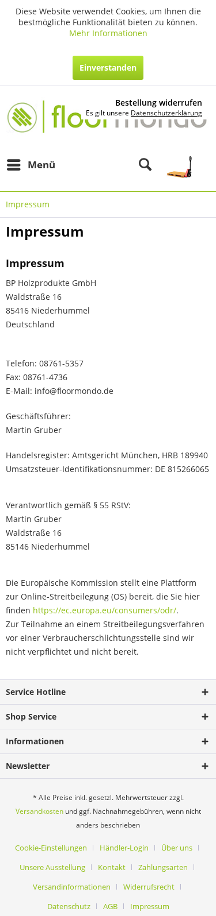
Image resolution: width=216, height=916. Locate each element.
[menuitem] (30, 164)
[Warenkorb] (185, 164)
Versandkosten (39, 811)
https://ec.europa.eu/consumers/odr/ (104, 610)
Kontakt (112, 867)
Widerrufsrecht (149, 887)
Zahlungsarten (163, 867)
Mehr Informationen (108, 33)
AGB (110, 906)
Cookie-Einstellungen (51, 847)
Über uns (176, 847)
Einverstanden (108, 67)
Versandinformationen (72, 887)
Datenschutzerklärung (166, 113)
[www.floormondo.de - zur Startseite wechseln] (108, 120)
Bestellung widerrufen (158, 103)
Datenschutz (68, 906)
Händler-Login (124, 847)
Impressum (149, 906)
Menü (41, 164)
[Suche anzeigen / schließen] (145, 164)
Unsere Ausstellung (52, 867)
